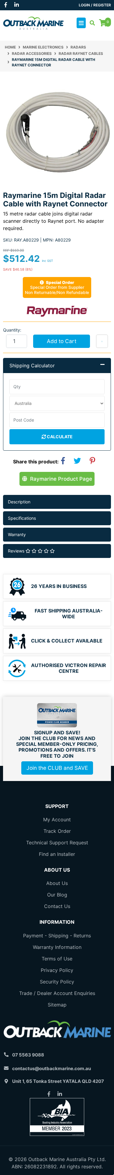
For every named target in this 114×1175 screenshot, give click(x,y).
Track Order (57, 831)
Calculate (59, 436)
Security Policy (57, 982)
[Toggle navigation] (81, 23)
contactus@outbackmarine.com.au (51, 1068)
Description (19, 501)
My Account (57, 819)
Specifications (22, 518)
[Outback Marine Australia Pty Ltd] (33, 22)
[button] (102, 341)
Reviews (17, 550)
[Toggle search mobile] (90, 23)
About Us (57, 883)
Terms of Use (57, 959)
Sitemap (57, 1005)
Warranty (17, 534)
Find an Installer (57, 854)
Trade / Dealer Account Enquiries (57, 993)
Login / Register (95, 5)
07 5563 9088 (28, 1055)
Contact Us (57, 906)
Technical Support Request (57, 843)
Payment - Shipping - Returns (57, 936)
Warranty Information (57, 947)
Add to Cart (61, 341)
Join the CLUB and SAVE (57, 768)
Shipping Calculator (32, 365)
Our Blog (57, 895)
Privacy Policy (57, 970)
